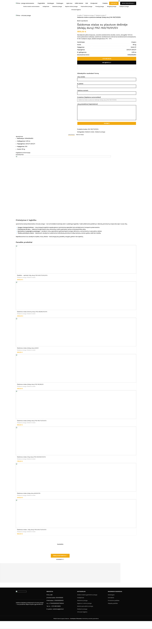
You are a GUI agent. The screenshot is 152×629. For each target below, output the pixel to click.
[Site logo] (25, 3)
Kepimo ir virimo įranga (84, 603)
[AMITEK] (60, 571)
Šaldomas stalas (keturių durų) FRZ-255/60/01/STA (32, 311)
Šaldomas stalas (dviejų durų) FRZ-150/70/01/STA (31, 420)
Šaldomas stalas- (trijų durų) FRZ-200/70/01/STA (31, 529)
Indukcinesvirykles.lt (128, 3)
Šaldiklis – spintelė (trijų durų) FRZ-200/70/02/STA (32, 275)
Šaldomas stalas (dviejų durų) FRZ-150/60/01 (30, 384)
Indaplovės (80, 597)
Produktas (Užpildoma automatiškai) (89, 97)
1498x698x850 (131, 55)
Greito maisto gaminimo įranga (87, 595)
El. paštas (80, 83)
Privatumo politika (113, 600)
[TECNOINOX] (60, 574)
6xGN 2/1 (133, 47)
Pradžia (79, 15)
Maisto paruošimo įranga (85, 606)
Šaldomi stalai (100, 15)
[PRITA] (60, 577)
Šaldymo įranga (89, 15)
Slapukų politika (113, 603)
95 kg (134, 44)
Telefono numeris (82, 90)
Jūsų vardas (81, 77)
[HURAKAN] (60, 565)
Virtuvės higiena (82, 612)
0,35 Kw (134, 52)
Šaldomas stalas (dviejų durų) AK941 (28, 348)
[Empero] (60, 568)
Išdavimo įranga (82, 600)
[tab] (71, 134)
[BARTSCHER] (60, 580)
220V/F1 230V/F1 (131, 50)
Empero (133, 42)
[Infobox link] (22, 1)
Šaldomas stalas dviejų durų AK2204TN (28, 493)
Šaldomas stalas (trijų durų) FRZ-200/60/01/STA (31, 457)
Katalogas (111, 595)
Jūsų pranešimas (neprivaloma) (87, 104)
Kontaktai (114, 3)
